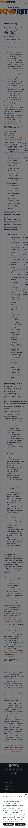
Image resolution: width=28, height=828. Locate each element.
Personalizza (8, 824)
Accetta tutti (20, 824)
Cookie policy (15, 821)
